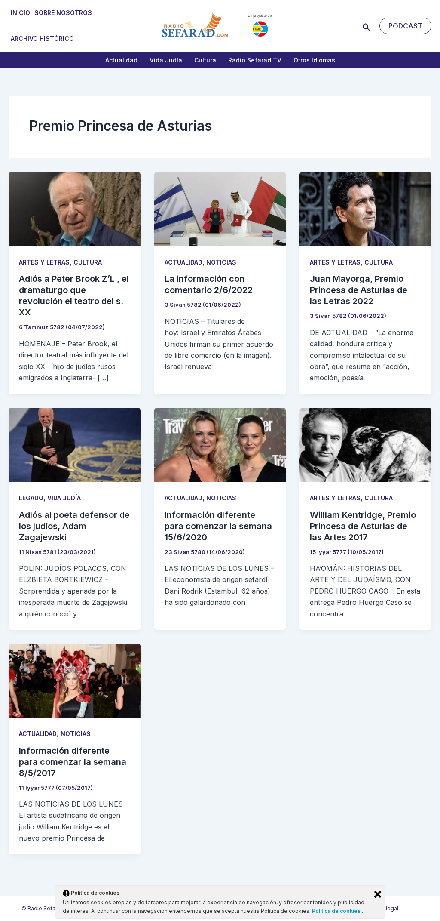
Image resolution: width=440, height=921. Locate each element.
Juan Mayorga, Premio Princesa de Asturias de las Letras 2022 (358, 290)
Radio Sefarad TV (254, 60)
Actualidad (121, 60)
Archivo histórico (42, 38)
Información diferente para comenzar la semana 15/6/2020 (218, 526)
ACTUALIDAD (183, 262)
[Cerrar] (377, 894)
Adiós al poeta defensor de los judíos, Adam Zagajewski (74, 526)
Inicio (20, 12)
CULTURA (87, 262)
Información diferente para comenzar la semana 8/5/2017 (72, 761)
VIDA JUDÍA (64, 498)
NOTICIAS (221, 262)
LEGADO (31, 498)
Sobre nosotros (63, 12)
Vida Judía (166, 60)
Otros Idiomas (314, 60)
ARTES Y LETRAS (44, 262)
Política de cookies (337, 911)
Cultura (205, 60)
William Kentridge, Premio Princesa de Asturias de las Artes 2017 (363, 526)
